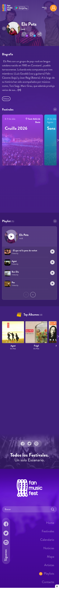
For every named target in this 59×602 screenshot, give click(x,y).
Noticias (48, 548)
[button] (24, 34)
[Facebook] (23, 444)
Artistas (49, 565)
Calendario (47, 539)
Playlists (49, 573)
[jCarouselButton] (57, 139)
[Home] (7, 11)
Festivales (48, 531)
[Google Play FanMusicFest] (21, 7)
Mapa (50, 556)
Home (50, 522)
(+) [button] (19, 90)
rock (23, 29)
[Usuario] (53, 8)
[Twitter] (29, 444)
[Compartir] (39, 34)
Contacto (48, 582)
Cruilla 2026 (16, 128)
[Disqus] (29, 392)
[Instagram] (36, 444)
